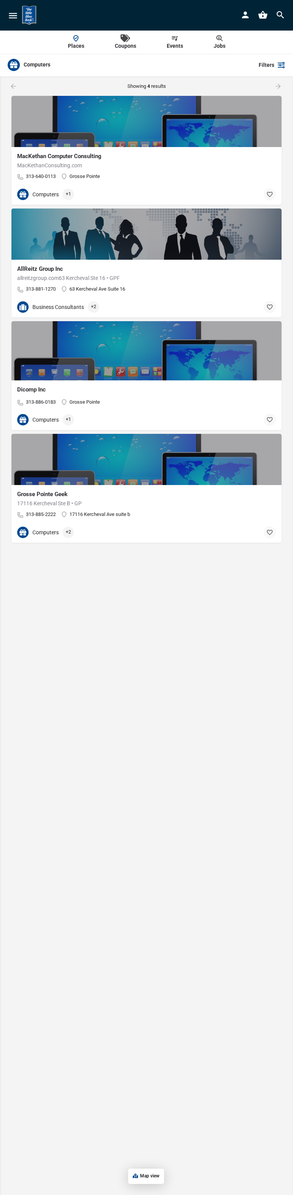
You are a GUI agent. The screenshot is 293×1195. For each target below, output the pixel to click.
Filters (266, 65)
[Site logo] (30, 15)
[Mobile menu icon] (13, 15)
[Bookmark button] (270, 194)
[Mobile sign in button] (245, 15)
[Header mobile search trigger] (280, 15)
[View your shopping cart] (263, 15)
